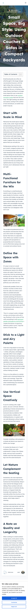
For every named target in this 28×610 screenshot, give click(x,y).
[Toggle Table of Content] (19, 74)
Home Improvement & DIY (14, 12)
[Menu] (25, 2)
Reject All (14, 606)
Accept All (14, 598)
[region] (14, 595)
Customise (14, 602)
